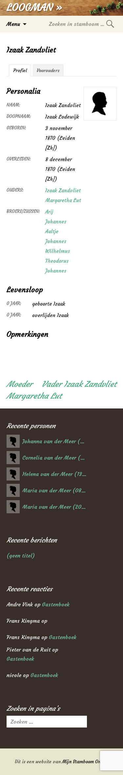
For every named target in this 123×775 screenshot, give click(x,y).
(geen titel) (21, 555)
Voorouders (48, 70)
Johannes (55, 221)
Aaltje (51, 231)
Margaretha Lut (63, 200)
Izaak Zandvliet (63, 190)
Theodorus (57, 261)
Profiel (20, 70)
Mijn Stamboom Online (85, 762)
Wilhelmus (57, 251)
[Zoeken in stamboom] (110, 23)
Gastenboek (56, 604)
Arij (49, 212)
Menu (13, 24)
